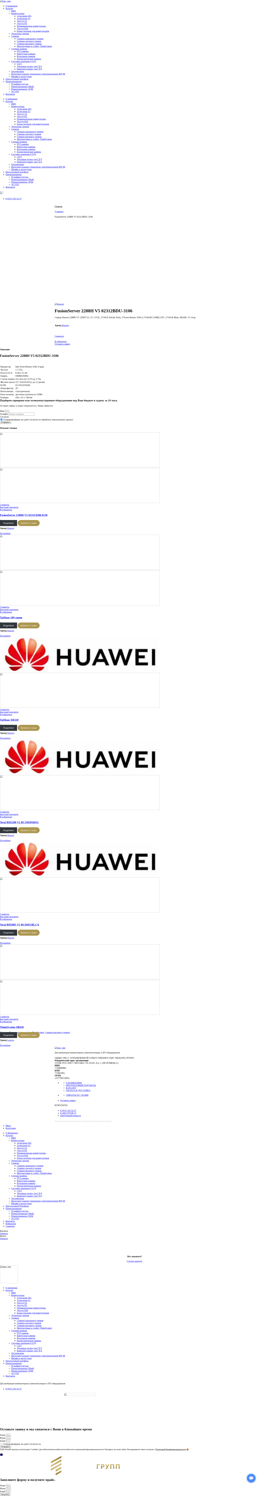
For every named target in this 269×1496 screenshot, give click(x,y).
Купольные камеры (26, 56)
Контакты (10, 94)
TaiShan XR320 (9, 719)
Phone (3, 1438)
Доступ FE (22, 23)
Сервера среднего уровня (29, 41)
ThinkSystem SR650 (12, 1027)
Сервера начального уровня (30, 39)
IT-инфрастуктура (19, 84)
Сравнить (10, 1226)
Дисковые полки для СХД (29, 66)
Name (3, 1435)
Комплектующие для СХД (29, 69)
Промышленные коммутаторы (31, 26)
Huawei (65, 325)
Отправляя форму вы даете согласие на (38, 1444)
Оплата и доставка (78, 1090)
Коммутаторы (17, 13)
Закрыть (4, 1233)
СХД (19, 64)
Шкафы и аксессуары (21, 76)
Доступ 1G (22, 21)
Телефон (4, 414)
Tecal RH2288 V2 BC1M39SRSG (19, 822)
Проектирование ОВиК (22, 86)
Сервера (15, 36)
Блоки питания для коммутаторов (33, 31)
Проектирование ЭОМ (22, 89)
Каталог (9, 8)
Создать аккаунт (134, 1261)
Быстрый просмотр (9, 507)
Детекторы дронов (20, 33)
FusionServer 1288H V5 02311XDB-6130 (23, 515)
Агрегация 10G (24, 16)
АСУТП (15, 91)
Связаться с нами (77, 1095)
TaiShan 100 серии (11, 617)
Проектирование (14, 81)
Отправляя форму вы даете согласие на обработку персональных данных (38, 419)
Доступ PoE (22, 28)
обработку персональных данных (57, 1444)
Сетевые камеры (19, 49)
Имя (2, 411)
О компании (11, 6)
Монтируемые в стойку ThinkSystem (34, 46)
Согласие (4, 417)
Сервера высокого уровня (29, 44)
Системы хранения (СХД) (23, 61)
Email (3, 1441)
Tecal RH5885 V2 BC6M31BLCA (19, 924)
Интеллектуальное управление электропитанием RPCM (38, 74)
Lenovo (10, 1040)
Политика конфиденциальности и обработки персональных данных (83, 1121)
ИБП (13, 11)
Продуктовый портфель (17, 79)
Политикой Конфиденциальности (171, 1449)
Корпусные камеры (26, 54)
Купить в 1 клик (28, 523)
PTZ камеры (23, 51)
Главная (58, 206)
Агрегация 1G (23, 18)
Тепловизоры (17, 71)
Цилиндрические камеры (29, 59)
